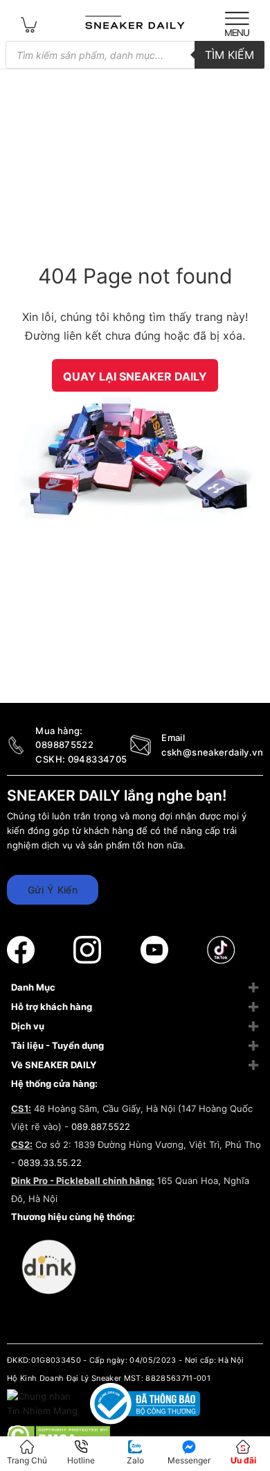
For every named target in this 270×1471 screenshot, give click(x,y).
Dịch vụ (27, 1026)
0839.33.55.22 (50, 1162)
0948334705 (97, 759)
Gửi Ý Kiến (53, 890)
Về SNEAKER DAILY (53, 1064)
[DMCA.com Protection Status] (58, 1434)
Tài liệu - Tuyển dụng (57, 1045)
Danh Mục (33, 987)
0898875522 (64, 744)
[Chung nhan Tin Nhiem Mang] (43, 1403)
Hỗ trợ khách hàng (51, 1006)
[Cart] (29, 24)
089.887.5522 (100, 1126)
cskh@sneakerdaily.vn (212, 752)
